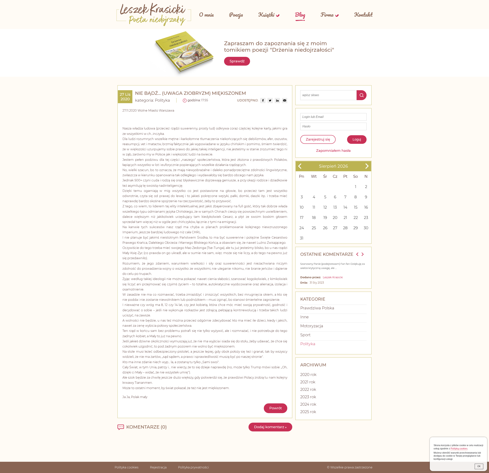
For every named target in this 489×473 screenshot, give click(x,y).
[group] (263, 100)
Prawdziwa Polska (317, 308)
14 (345, 207)
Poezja (236, 14)
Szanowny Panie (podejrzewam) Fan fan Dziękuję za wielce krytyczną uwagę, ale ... (332, 265)
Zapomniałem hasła (333, 151)
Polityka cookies (126, 467)
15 (355, 207)
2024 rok (308, 404)
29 (355, 228)
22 (356, 217)
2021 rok (307, 382)
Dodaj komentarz (270, 427)
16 (366, 207)
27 (335, 228)
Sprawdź (237, 61)
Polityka (162, 100)
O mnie (206, 14)
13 (335, 207)
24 (301, 228)
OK (479, 466)
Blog (300, 14)
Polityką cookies (459, 448)
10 (302, 207)
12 (325, 207)
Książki (266, 14)
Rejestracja (158, 467)
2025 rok (308, 411)
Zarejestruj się (318, 139)
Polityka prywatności (193, 467)
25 (314, 228)
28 (345, 228)
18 (314, 217)
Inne (304, 317)
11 (314, 207)
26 (325, 228)
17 (302, 217)
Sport (305, 335)
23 (366, 217)
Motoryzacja (311, 326)
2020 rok (308, 374)
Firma (327, 14)
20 (335, 217)
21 (345, 217)
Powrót (275, 408)
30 (366, 228)
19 (325, 217)
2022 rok (308, 389)
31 (301, 238)
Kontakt (363, 14)
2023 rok (308, 397)
